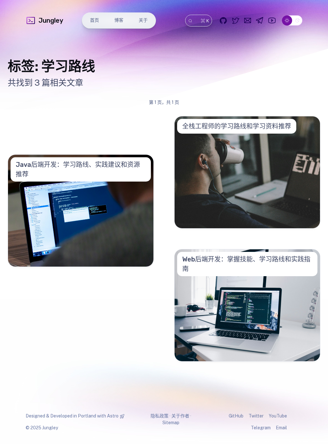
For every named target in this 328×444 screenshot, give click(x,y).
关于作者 (180, 415)
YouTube (278, 415)
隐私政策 (159, 415)
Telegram (261, 427)
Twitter (256, 415)
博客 (118, 20)
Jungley (50, 20)
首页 (94, 20)
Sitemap (170, 422)
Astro (113, 415)
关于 (143, 20)
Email (281, 427)
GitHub (236, 415)
